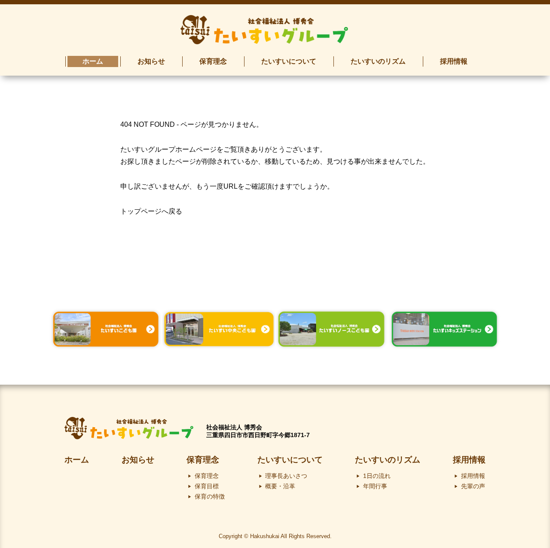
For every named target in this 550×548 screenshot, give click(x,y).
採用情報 (469, 459)
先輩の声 (473, 486)
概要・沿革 (280, 486)
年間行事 (375, 486)
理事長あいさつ (286, 475)
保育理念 (202, 459)
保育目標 (207, 486)
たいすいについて (290, 459)
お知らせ (138, 459)
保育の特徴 (210, 496)
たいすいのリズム (387, 459)
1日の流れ (377, 475)
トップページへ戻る (151, 211)
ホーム (76, 459)
